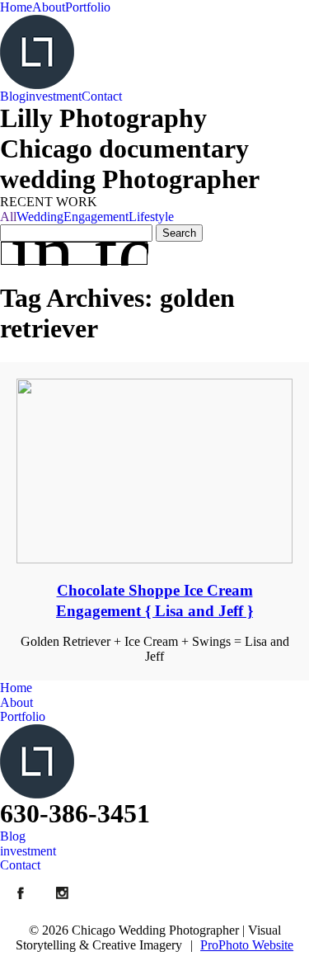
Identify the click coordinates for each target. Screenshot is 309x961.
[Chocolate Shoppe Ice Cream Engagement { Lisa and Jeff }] (154, 471)
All (8, 217)
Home (16, 7)
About (48, 7)
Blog (13, 96)
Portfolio (87, 7)
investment (54, 96)
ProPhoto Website (246, 945)
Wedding (39, 217)
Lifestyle (151, 217)
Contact (102, 96)
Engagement (96, 217)
